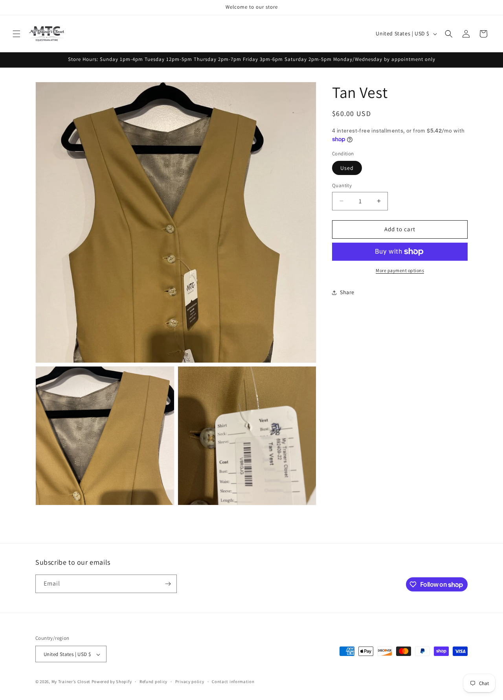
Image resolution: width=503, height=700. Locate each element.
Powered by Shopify (112, 682)
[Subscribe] (167, 584)
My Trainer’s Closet (70, 682)
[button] (16, 33)
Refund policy (153, 681)
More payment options (400, 270)
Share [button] (347, 292)
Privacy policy (189, 681)
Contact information (233, 681)
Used (347, 167)
